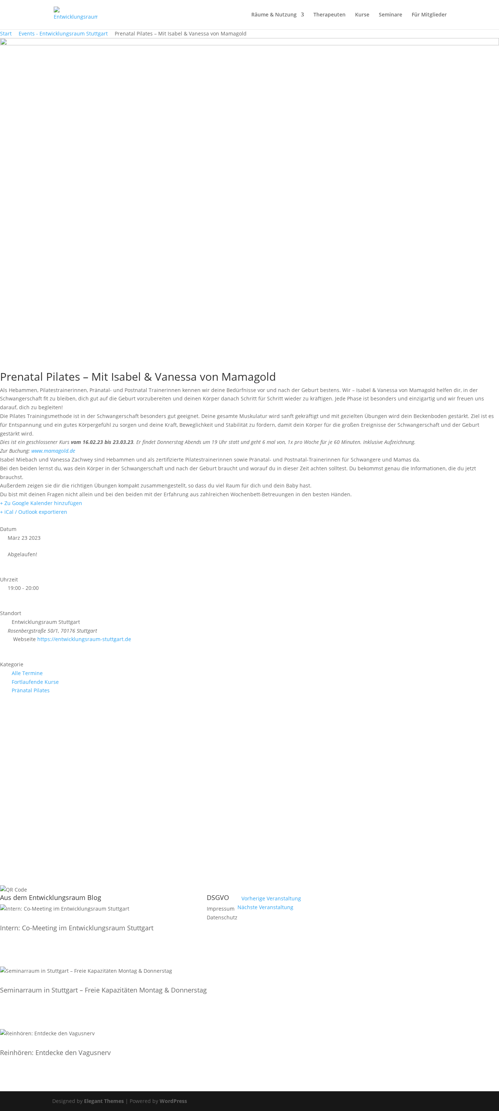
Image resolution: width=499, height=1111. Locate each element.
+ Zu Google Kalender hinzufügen (41, 503)
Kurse (362, 15)
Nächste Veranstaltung (265, 907)
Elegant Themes (104, 1100)
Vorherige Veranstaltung (271, 898)
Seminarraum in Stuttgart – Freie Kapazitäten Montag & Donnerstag (103, 990)
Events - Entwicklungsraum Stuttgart (63, 33)
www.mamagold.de (53, 450)
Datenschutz (222, 917)
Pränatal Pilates (31, 690)
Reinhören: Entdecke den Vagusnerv (55, 1052)
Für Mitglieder (429, 15)
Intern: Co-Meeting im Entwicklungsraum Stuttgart (76, 927)
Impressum (221, 908)
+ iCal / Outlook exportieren (33, 511)
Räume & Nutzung (274, 15)
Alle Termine (27, 673)
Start (6, 33)
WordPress (173, 1100)
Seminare (390, 15)
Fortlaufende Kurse (35, 681)
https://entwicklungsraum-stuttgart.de (84, 639)
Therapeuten (329, 15)
